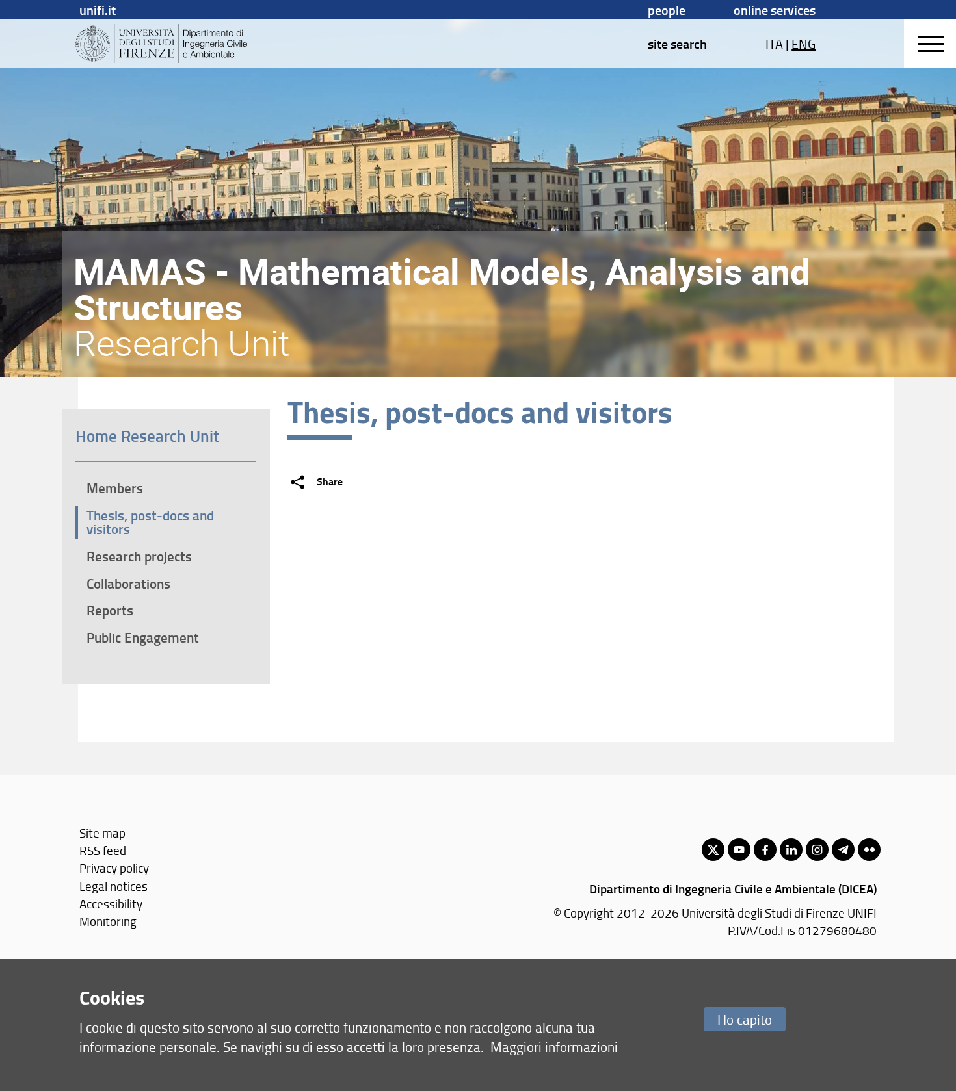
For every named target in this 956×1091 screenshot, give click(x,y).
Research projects (139, 556)
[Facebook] (765, 849)
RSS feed (102, 850)
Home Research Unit (147, 435)
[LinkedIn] (791, 849)
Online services (775, 10)
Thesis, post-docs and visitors (150, 522)
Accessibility (110, 903)
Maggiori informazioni (554, 1046)
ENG (803, 43)
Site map (102, 832)
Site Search (677, 43)
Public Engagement (142, 637)
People (666, 10)
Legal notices (113, 886)
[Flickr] (869, 849)
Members (114, 488)
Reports (109, 610)
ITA (774, 43)
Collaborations (128, 583)
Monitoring (108, 921)
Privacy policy (114, 868)
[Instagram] (817, 849)
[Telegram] (843, 849)
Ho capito (744, 1019)
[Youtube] (739, 849)
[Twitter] (713, 849)
